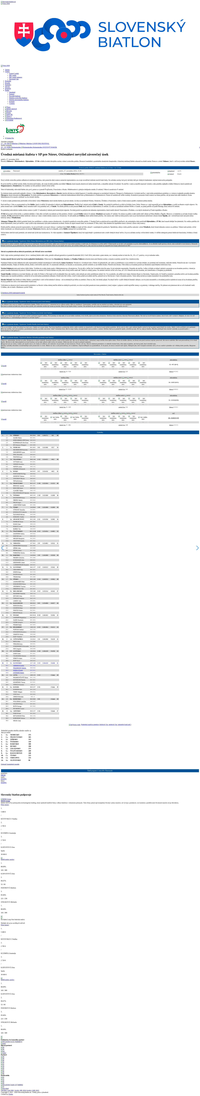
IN (2, 779)
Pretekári (8, 88)
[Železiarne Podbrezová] (13, 118)
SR (4, 775)
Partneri (11, 94)
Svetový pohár (14, 73)
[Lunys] (15, 136)
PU (5, 779)
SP (3, 779)
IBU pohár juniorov (15, 77)
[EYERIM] (9, 120)
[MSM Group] (6, 799)
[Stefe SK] (9, 114)
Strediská (12, 92)
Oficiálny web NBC (7, 1090)
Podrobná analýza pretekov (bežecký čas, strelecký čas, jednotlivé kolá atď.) (106, 724)
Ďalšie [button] (7, 90)
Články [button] (7, 72)
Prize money (5, 805)
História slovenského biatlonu (19, 100)
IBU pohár (12, 75)
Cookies (12, 103)
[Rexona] (8, 111)
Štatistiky (8, 85)
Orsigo (10, 1094)
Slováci (7, 87)
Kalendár (8, 81)
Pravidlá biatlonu (14, 96)
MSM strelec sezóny (7, 859)
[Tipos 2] (8, 116)
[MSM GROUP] (11, 109)
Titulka (7, 70)
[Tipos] (7, 107)
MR (2, 775)
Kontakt (11, 102)
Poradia (7, 83)
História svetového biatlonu (18, 98)
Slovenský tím (14, 79)
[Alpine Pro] (9, 138)
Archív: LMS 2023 (32, 1090)
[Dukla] (8, 113)
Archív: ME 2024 (20, 1090)
